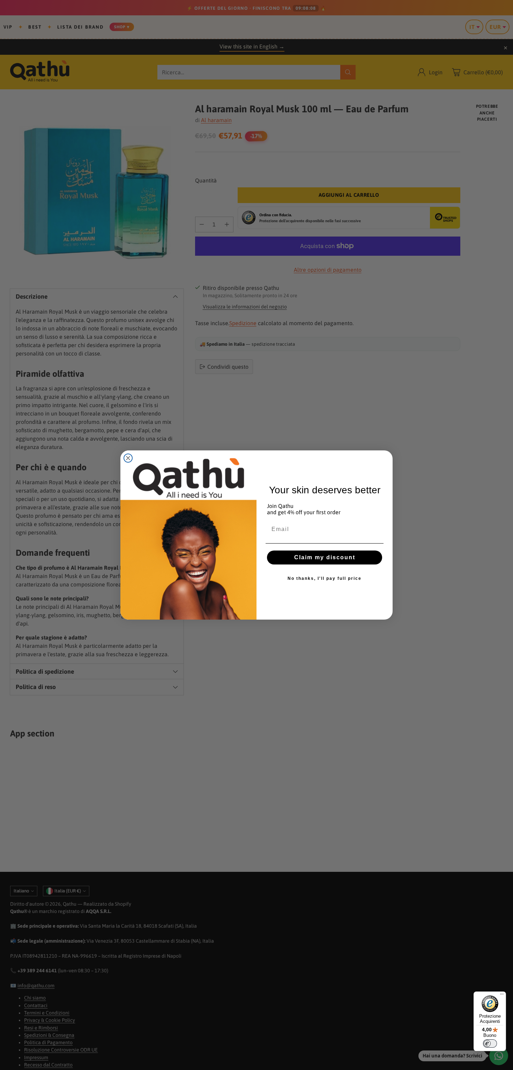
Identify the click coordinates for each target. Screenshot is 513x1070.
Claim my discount (324, 557)
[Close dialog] (128, 458)
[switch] (490, 1043)
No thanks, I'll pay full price (325, 578)
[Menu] (502, 996)
